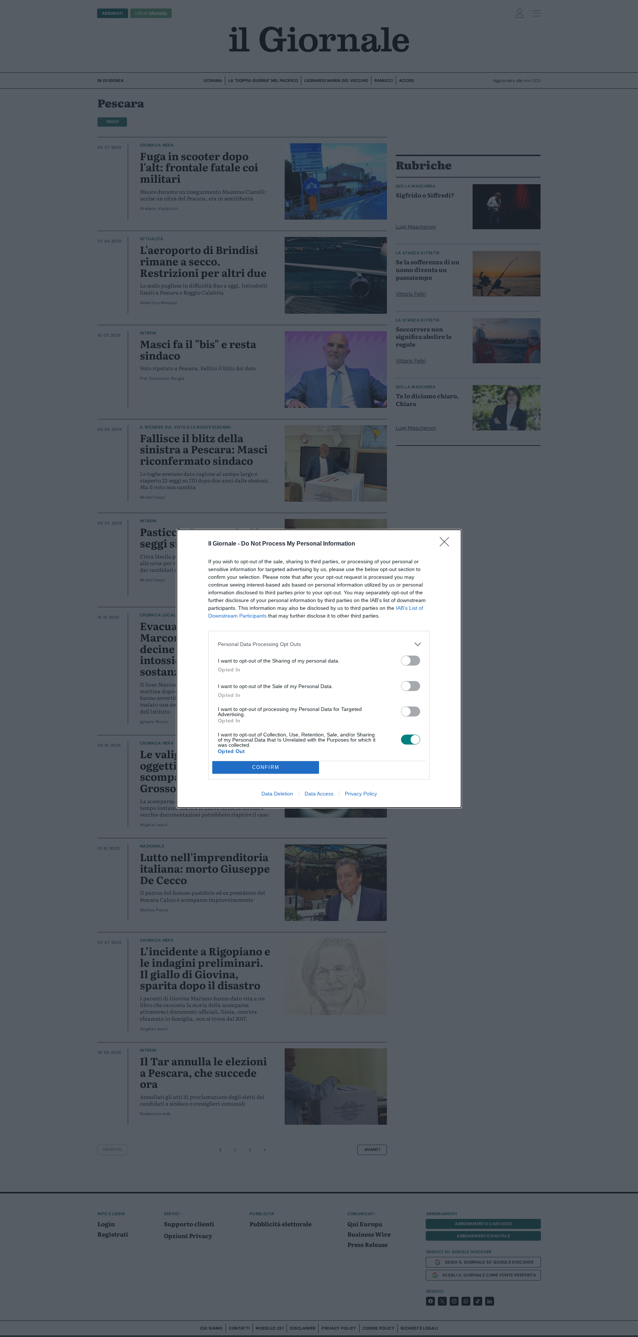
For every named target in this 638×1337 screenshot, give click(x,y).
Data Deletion (277, 794)
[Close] (447, 544)
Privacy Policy (361, 794)
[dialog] (319, 669)
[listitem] (319, 644)
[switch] (410, 661)
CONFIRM (265, 767)
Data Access (319, 794)
